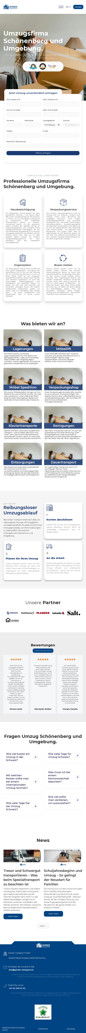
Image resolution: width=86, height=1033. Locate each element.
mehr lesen (13, 916)
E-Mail (45, 131)
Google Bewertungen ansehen (43, 650)
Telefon (9, 131)
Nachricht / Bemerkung (16, 142)
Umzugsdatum (49, 121)
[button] (61, 7)
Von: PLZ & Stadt (13, 110)
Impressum (71, 1028)
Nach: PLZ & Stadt (50, 110)
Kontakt (78, 7)
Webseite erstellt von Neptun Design (13, 1029)
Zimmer (66, 121)
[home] (10, 7)
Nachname (29, 121)
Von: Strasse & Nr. (13, 100)
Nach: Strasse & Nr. (50, 100)
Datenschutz (43, 1028)
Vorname (10, 121)
